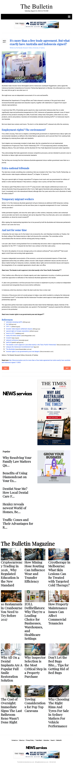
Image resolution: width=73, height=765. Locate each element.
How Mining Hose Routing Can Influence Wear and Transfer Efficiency (35, 571)
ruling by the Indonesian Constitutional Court (19, 347)
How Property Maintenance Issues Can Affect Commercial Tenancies (58, 613)
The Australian (42, 307)
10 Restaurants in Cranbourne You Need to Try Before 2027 (11, 611)
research (25, 217)
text (45, 124)
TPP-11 (39, 145)
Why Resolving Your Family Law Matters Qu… (17, 461)
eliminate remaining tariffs (46, 117)
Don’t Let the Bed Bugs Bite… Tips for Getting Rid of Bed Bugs (58, 665)
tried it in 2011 (26, 187)
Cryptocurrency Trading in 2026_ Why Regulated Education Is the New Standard (11, 573)
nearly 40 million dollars (13, 335)
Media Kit (59, 740)
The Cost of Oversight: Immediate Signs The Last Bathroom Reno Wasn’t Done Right (11, 710)
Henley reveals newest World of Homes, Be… (14, 508)
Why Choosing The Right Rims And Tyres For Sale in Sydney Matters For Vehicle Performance (58, 712)
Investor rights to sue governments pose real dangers (25, 314)
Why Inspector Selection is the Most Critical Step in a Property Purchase (35, 667)
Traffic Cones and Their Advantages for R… (18, 523)
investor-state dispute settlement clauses (19, 174)
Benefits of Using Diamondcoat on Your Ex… (15, 477)
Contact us (15, 740)
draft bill (56, 251)
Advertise (46, 740)
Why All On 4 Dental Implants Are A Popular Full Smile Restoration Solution (11, 668)
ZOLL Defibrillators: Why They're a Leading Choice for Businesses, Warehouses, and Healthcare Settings (35, 621)
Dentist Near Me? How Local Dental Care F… (15, 492)
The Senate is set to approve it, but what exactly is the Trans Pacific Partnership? (34, 270)
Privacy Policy (30, 740)
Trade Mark (38, 740)
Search (53, 740)
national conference (43, 251)
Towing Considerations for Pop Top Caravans (35, 705)
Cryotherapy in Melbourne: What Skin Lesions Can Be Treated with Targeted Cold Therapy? (59, 573)
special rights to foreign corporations (19, 179)
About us (21, 740)
